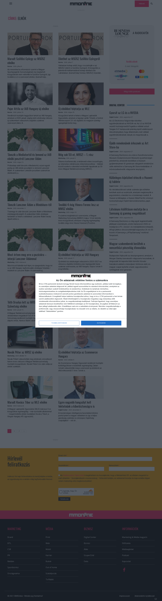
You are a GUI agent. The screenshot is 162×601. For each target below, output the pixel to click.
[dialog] (81, 300)
